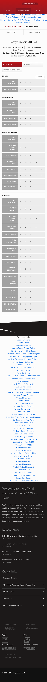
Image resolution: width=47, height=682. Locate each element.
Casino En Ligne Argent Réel (23, 475)
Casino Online (23, 343)
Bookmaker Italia (23, 365)
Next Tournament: (21, 27)
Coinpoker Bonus (23, 470)
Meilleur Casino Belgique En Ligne (23, 356)
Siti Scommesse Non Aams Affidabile (23, 481)
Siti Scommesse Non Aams (23, 420)
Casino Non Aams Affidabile (23, 415)
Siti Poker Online (23, 459)
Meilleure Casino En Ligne (23, 431)
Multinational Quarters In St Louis (15, 560)
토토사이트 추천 (23, 426)
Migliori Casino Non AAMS (23, 467)
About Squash (35, 32)
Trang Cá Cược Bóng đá (23, 428)
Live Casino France (23, 387)
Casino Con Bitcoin (23, 478)
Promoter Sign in (10, 578)
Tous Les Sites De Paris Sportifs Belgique (23, 354)
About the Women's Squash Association (19, 585)
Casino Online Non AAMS (23, 442)
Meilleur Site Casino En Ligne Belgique (23, 359)
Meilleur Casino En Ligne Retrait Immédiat (19, 14)
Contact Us (7, 599)
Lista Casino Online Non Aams (23, 368)
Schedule (28, 64)
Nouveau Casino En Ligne (23, 395)
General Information (12, 70)
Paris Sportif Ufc (23, 381)
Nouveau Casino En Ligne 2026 (23, 453)
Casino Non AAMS (23, 345)
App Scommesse (23, 370)
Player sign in (30, 4)
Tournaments (23, 11)
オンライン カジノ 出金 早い (23, 384)
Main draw (7, 64)
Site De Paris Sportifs (23, 390)
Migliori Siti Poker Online (23, 456)
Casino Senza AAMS (23, 445)
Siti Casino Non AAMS (23, 473)
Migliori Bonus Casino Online (23, 348)
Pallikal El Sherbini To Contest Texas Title (19, 536)
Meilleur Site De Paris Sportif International (23, 376)
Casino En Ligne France (23, 434)
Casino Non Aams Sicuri (23, 423)
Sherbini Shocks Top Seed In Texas (16, 552)
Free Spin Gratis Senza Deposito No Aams (23, 417)
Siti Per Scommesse (23, 450)
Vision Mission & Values (12, 605)
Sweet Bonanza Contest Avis (23, 379)
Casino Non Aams (23, 398)
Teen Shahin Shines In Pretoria (14, 544)
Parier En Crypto (23, 373)
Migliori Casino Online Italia (23, 362)
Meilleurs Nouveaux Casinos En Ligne (23, 392)
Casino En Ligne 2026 (24, 403)
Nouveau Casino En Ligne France (23, 439)
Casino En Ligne (23, 340)
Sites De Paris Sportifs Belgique (23, 351)
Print (40, 77)
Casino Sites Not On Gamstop (20, 20)
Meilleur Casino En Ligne (24, 406)
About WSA (11, 32)
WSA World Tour (7, 4)
